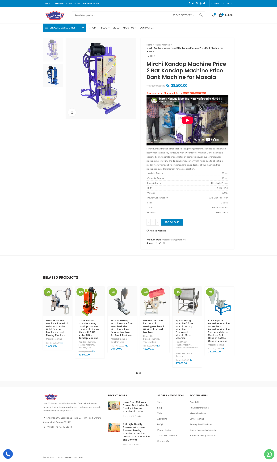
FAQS (229, 3)
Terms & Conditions (167, 435)
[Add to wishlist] (70, 306)
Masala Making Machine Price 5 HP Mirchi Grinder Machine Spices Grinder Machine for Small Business (122, 328)
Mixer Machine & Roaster (184, 355)
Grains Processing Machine (203, 430)
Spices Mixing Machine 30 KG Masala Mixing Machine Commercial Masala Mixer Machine (184, 329)
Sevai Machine (197, 418)
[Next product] (154, 56)
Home (149, 44)
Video (160, 413)
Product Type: (154, 239)
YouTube (200, 3)
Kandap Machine (87, 341)
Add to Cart (172, 222)
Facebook (189, 3)
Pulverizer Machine (199, 407)
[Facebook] (156, 243)
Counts (138, 416)
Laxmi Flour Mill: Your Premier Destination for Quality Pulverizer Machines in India (136, 406)
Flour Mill (147, 335)
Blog (159, 407)
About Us (162, 418)
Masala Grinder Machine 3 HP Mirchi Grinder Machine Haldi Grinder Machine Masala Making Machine (57, 328)
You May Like (85, 347)
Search (201, 15)
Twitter (193, 3)
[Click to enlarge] (72, 112)
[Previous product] (148, 56)
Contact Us (217, 3)
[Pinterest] (164, 243)
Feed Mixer (181, 341)
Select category (182, 15)
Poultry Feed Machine (201, 424)
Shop (159, 402)
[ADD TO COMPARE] (70, 313)
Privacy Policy (164, 430)
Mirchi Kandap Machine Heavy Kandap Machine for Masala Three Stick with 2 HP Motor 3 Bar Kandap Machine (89, 329)
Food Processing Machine (202, 435)
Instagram (197, 3)
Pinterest (204, 3)
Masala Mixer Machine (187, 347)
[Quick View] (70, 299)
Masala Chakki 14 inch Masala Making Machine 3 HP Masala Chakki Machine (153, 326)
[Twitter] (160, 243)
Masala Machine (162, 44)
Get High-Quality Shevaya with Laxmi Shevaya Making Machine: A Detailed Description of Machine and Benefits (136, 431)
